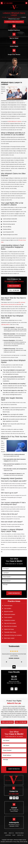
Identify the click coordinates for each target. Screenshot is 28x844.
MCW (21, 841)
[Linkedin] (17, 798)
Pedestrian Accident (9, 620)
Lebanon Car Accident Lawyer (13, 17)
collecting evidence (5, 324)
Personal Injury (8, 605)
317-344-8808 (7, 3)
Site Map (25, 841)
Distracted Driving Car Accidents (13, 635)
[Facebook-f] (11, 798)
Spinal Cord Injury (9, 629)
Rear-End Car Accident (10, 626)
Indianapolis (14, 822)
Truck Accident (8, 617)
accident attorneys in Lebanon (14, 121)
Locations (8, 835)
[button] (6, 662)
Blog (14, 835)
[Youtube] (14, 798)
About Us (11, 833)
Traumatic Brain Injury (10, 632)
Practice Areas (19, 833)
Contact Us (20, 835)
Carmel (14, 808)
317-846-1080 (14, 794)
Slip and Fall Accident (10, 623)
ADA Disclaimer (9, 841)
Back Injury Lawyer (9, 638)
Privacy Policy (16, 841)
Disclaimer (3, 841)
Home (3, 17)
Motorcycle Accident (9, 614)
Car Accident (7, 608)
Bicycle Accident (8, 611)
